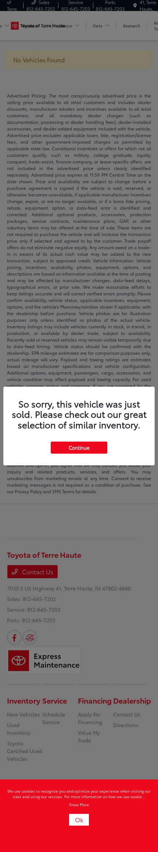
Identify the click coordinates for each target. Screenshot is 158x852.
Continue (79, 447)
